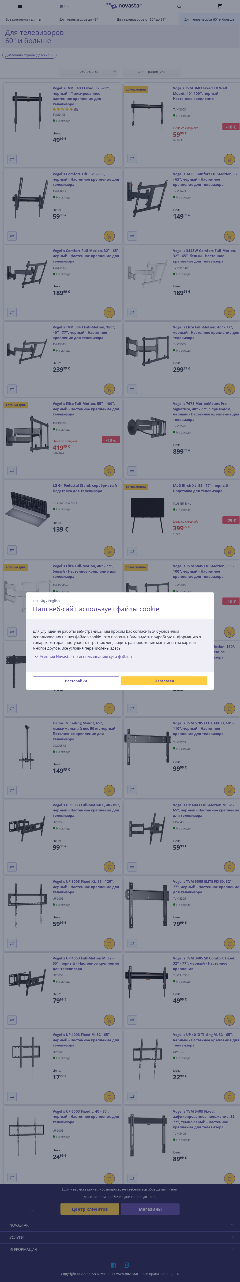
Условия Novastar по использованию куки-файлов (86, 656)
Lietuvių (39, 600)
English (54, 600)
